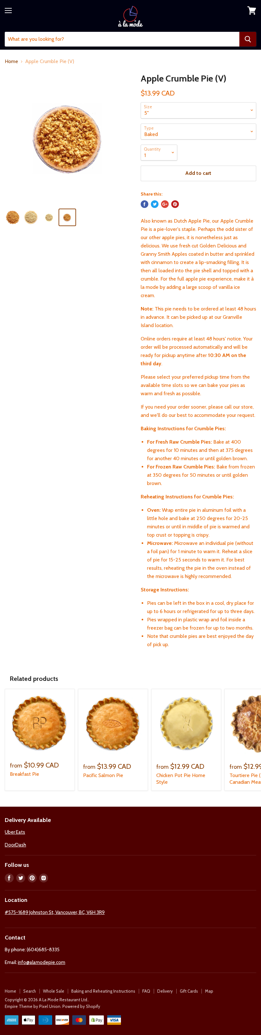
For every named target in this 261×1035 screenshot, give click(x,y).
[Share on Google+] (165, 204)
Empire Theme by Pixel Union (32, 1006)
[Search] (247, 39)
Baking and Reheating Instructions (103, 991)
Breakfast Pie (24, 774)
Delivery (165, 991)
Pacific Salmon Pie (103, 775)
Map (209, 991)
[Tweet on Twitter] (155, 204)
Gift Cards (189, 991)
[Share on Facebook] (144, 204)
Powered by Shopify (81, 1006)
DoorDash (15, 845)
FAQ (146, 991)
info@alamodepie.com (41, 962)
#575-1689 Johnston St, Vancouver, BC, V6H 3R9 (55, 912)
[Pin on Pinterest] (175, 204)
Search (29, 991)
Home (11, 61)
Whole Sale (53, 991)
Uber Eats (15, 832)
